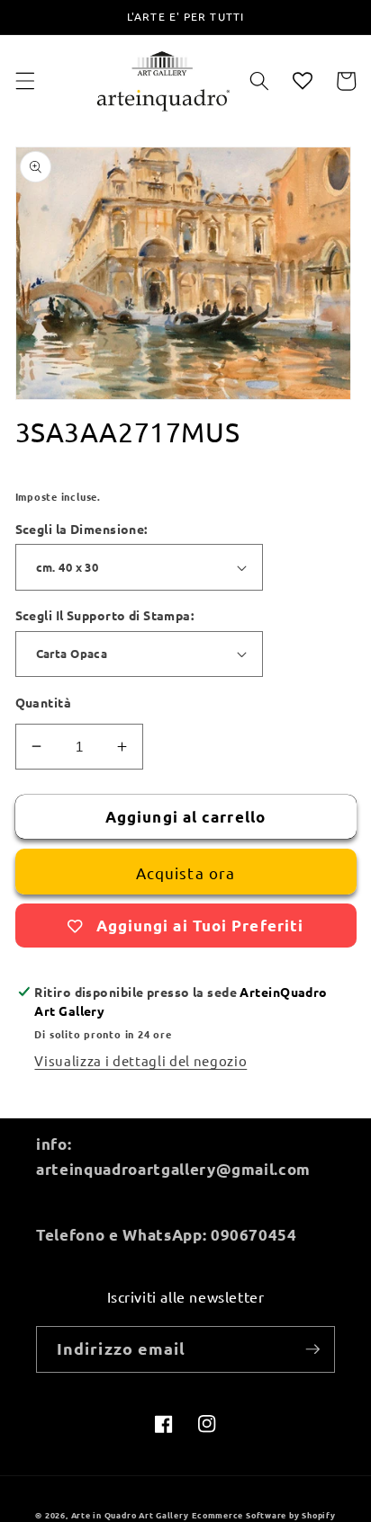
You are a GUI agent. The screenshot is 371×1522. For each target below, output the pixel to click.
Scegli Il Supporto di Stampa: (105, 615)
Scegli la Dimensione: (81, 529)
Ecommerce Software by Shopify (263, 1515)
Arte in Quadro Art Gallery (130, 1515)
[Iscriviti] (312, 1349)
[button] (24, 80)
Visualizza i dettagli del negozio (140, 1060)
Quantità (43, 702)
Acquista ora (185, 872)
